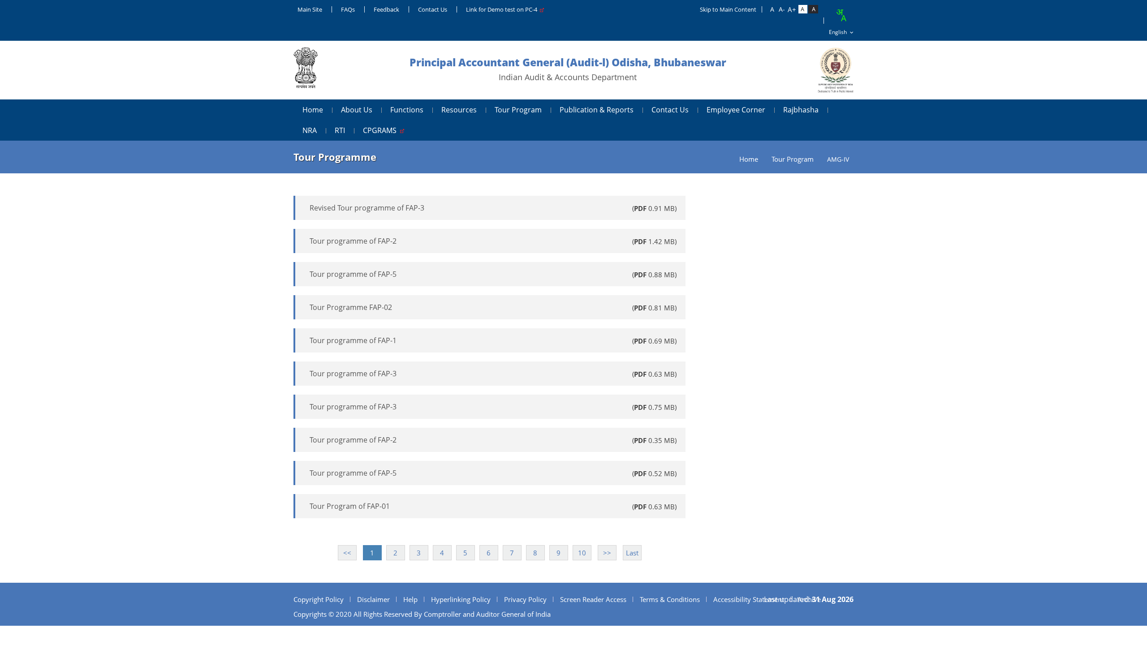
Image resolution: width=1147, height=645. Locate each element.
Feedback (386, 9)
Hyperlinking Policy (461, 599)
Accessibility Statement (748, 599)
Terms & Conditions (670, 599)
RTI (340, 130)
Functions (406, 110)
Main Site (310, 9)
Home (312, 110)
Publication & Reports (597, 110)
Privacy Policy (525, 599)
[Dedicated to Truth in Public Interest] (305, 70)
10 (582, 552)
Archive (809, 599)
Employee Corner (736, 110)
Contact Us (432, 9)
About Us (356, 110)
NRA (309, 130)
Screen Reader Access (593, 599)
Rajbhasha (801, 110)
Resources (459, 110)
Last (632, 552)
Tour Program (518, 110)
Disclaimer (373, 599)
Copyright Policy (318, 599)
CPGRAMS (381, 130)
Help (410, 599)
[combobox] (841, 15)
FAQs (348, 9)
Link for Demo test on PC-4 (503, 9)
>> (607, 552)
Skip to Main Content (728, 9)
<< (347, 552)
